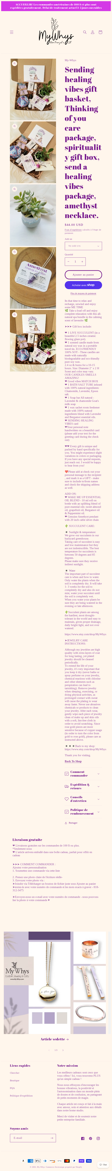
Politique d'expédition (21, 1095)
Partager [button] (73, 822)
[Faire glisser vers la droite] (63, 1050)
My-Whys (41, 1167)
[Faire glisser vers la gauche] (49, 1050)
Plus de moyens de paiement (83, 293)
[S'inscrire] (52, 1138)
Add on (68, 239)
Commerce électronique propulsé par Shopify (64, 1167)
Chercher (14, 1073)
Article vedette (53, 1039)
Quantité (69, 254)
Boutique (14, 1080)
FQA (12, 1088)
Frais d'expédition (73, 230)
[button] (12, 32)
